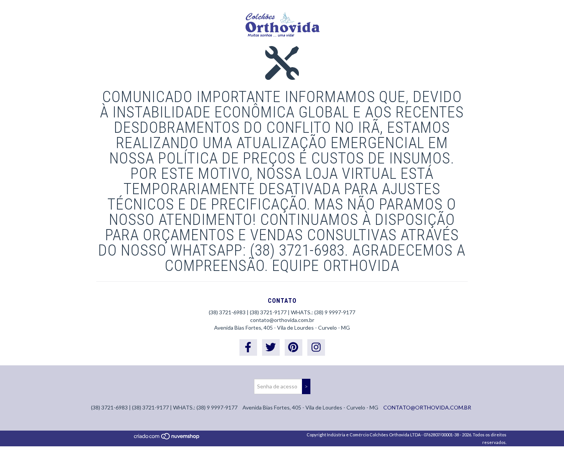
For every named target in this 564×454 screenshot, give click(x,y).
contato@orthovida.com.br (282, 320)
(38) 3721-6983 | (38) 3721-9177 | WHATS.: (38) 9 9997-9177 (282, 312)
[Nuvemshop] (167, 438)
